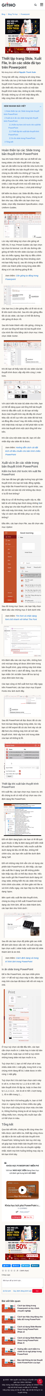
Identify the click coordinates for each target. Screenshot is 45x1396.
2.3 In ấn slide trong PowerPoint (22, 138)
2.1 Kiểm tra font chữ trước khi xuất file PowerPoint (24, 126)
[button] (40, 106)
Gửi (37, 1291)
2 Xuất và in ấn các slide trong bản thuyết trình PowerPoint (21, 119)
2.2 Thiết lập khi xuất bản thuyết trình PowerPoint (23, 133)
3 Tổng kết (8, 142)
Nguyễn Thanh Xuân (27, 72)
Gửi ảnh (8, 1291)
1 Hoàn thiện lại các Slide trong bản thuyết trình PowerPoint (21, 112)
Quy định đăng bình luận (22, 1291)
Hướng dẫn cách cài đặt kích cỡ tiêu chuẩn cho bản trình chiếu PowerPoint (22, 451)
